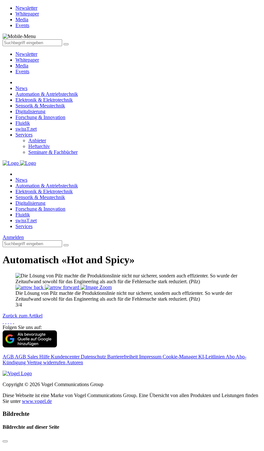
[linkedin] (11, 321)
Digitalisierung (30, 111)
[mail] (13, 321)
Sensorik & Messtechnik (40, 105)
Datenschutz (94, 356)
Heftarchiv (39, 146)
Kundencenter (66, 356)
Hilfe (45, 356)
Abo (231, 356)
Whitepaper (27, 60)
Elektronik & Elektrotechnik (44, 100)
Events (22, 71)
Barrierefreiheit (123, 356)
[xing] (8, 321)
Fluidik (22, 123)
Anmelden (13, 237)
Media (21, 65)
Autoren (74, 362)
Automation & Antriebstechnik (46, 94)
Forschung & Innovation (40, 117)
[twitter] (5, 321)
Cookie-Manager (180, 356)
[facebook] (3, 321)
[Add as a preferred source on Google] (30, 345)
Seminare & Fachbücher (53, 152)
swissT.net (26, 129)
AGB (9, 356)
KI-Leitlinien (212, 356)
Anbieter (37, 140)
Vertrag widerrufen (46, 362)
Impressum (151, 356)
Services (24, 134)
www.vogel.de (37, 401)
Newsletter (26, 54)
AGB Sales (27, 356)
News (21, 88)
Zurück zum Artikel (22, 315)
